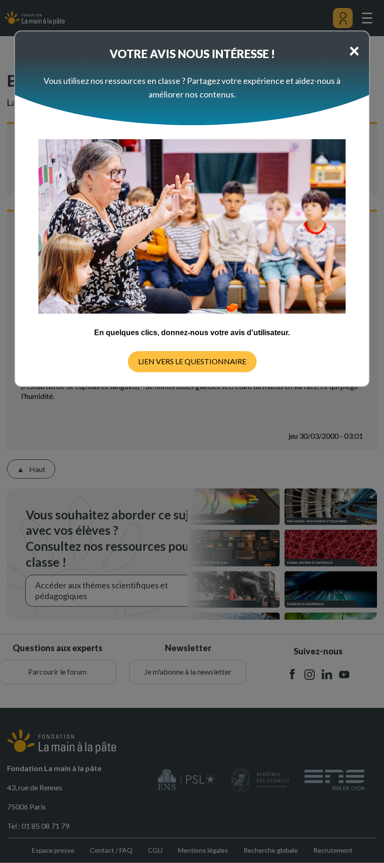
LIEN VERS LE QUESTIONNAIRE (192, 361)
